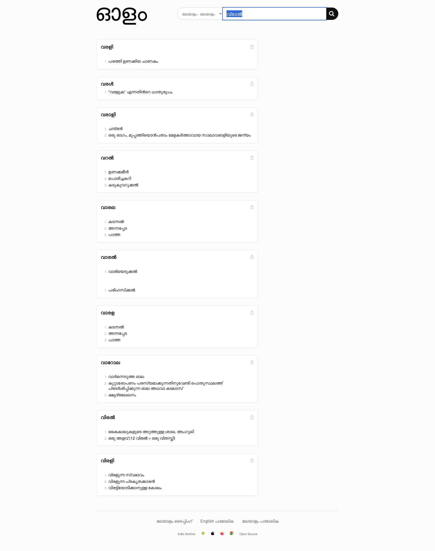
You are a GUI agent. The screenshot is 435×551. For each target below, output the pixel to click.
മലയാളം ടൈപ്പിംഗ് (174, 521)
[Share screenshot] (251, 47)
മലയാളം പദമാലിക (260, 521)
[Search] (332, 14)
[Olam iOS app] (212, 533)
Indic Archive (186, 534)
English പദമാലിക (217, 521)
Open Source (248, 534)
